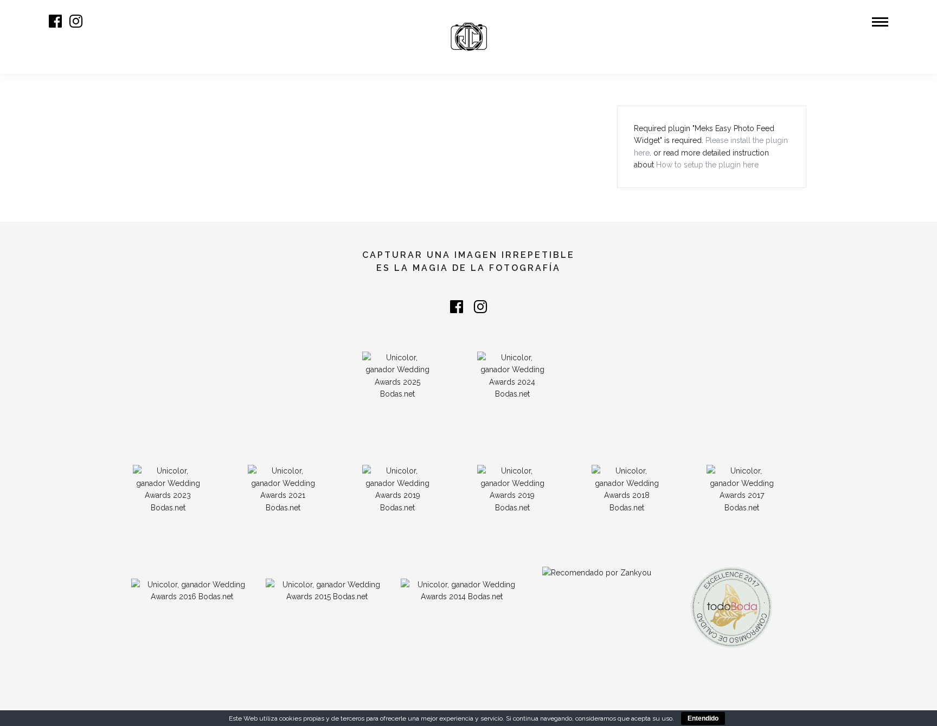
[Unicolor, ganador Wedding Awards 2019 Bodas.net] (512, 507)
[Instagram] (75, 21)
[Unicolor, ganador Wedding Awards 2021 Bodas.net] (283, 507)
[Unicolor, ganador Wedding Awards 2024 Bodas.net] (512, 394)
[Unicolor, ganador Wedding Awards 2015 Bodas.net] (326, 596)
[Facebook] (456, 307)
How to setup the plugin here (707, 164)
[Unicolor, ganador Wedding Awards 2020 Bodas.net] (397, 507)
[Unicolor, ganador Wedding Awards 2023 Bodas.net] (168, 507)
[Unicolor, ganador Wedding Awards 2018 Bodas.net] (627, 507)
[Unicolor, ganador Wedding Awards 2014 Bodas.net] (461, 596)
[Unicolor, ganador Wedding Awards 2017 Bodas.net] (742, 507)
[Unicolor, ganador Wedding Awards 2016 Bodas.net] (192, 596)
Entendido (703, 718)
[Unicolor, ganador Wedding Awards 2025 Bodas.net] (397, 394)
